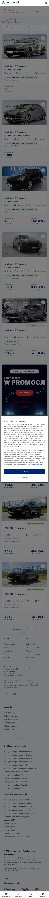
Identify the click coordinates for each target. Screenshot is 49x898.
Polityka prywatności (35, 464)
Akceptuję (24, 471)
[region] (24, 449)
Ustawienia (24, 477)
